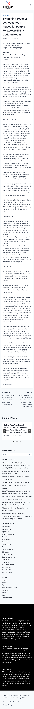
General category (7, 554)
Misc (3, 575)
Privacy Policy (7, 705)
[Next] (29, 431)
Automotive (6, 539)
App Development (8, 534)
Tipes (4, 592)
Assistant (5, 537)
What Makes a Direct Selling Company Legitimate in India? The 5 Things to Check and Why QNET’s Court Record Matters (16, 465)
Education (6, 15)
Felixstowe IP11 (7, 384)
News (4, 582)
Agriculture (5, 532)
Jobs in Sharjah (7, 572)
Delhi (3, 547)
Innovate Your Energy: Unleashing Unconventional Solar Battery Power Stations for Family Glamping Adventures (17, 516)
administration (6, 529)
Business (5, 542)
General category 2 (8, 557)
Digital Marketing (7, 549)
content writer (6, 544)
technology (5, 590)
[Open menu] (30, 5)
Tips (3, 595)
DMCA (12, 702)
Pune (3, 585)
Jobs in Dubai (6, 570)
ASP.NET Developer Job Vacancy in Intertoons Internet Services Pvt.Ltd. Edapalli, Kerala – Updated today (25, 399)
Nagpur (4, 580)
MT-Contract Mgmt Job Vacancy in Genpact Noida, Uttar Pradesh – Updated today (8, 398)
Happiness (5, 559)
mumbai (4, 577)
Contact (5, 702)
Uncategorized (7, 598)
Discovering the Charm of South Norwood (16, 482)
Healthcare (5, 562)
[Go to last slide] (4, 431)
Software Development (9, 587)
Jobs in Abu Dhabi (8, 565)
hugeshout (7, 38)
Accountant (6, 526)
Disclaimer (19, 702)
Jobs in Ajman (6, 567)
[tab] (13, 441)
